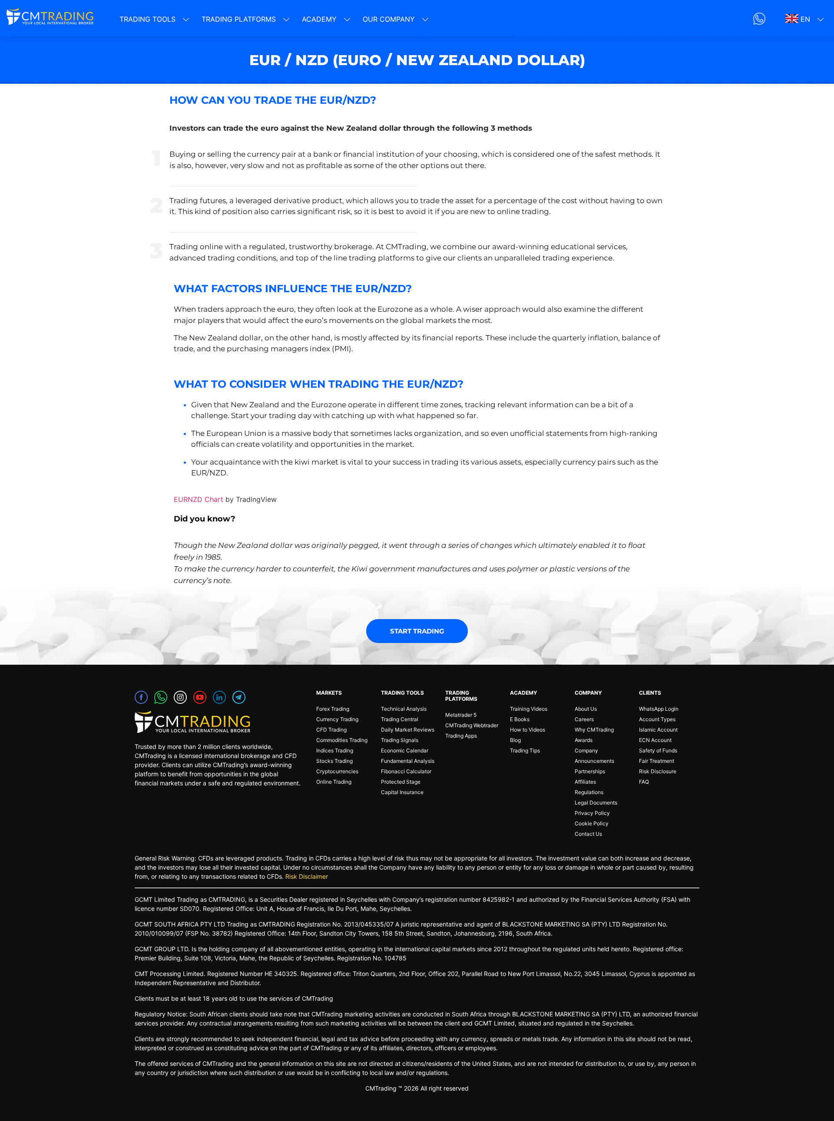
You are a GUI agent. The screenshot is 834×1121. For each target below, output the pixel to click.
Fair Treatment (656, 761)
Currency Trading (337, 719)
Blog (515, 740)
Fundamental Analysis (407, 761)
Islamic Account (658, 729)
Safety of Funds (658, 750)
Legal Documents (596, 802)
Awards (583, 740)
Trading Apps (461, 735)
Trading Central (399, 719)
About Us (586, 709)
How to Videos (527, 729)
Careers (584, 719)
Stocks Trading (334, 761)
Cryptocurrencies (337, 771)
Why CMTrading (594, 729)
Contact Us (588, 834)
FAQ (644, 781)
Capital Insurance (402, 792)
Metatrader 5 (461, 715)
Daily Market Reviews (407, 729)
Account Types (657, 719)
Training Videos (528, 709)
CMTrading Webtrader (471, 725)
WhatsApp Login (658, 709)
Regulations (589, 792)
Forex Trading (332, 709)
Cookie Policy (592, 823)
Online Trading (333, 781)
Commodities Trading (341, 740)
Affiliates (585, 781)
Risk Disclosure (657, 771)
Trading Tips (525, 750)
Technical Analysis (404, 709)
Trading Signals (399, 740)
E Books (520, 719)
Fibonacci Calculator (406, 771)
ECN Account (655, 740)
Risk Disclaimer (306, 876)
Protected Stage (400, 781)
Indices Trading (334, 750)
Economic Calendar (404, 750)
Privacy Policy (592, 813)
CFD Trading (331, 729)
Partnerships (590, 771)
